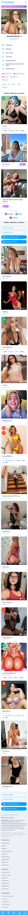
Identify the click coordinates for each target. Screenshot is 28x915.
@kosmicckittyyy (6, 856)
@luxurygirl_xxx (5, 886)
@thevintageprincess (7, 851)
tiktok (13, 84)
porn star (4, 87)
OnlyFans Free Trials (11, 242)
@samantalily (5, 888)
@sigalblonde (5, 880)
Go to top (25, 913)
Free (8, 913)
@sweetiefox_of (6, 872)
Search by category (8, 227)
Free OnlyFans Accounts (12, 237)
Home (3, 913)
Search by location (8, 232)
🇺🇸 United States (6, 73)
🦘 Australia (13, 77)
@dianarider (5, 877)
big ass (4, 84)
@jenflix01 (4, 848)
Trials (14, 913)
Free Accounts (5, 901)
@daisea (4, 845)
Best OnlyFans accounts (7, 896)
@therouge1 (5, 862)
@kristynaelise (5, 865)
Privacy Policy (5, 907)
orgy (19, 84)
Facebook (10, 214)
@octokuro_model (6, 875)
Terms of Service (6, 904)
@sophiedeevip (5, 843)
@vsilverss (4, 854)
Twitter (20, 214)
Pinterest (14, 217)
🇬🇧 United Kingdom (19, 73)
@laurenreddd (5, 859)
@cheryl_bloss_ (5, 883)
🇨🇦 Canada (5, 77)
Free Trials (4, 899)
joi (9, 84)
